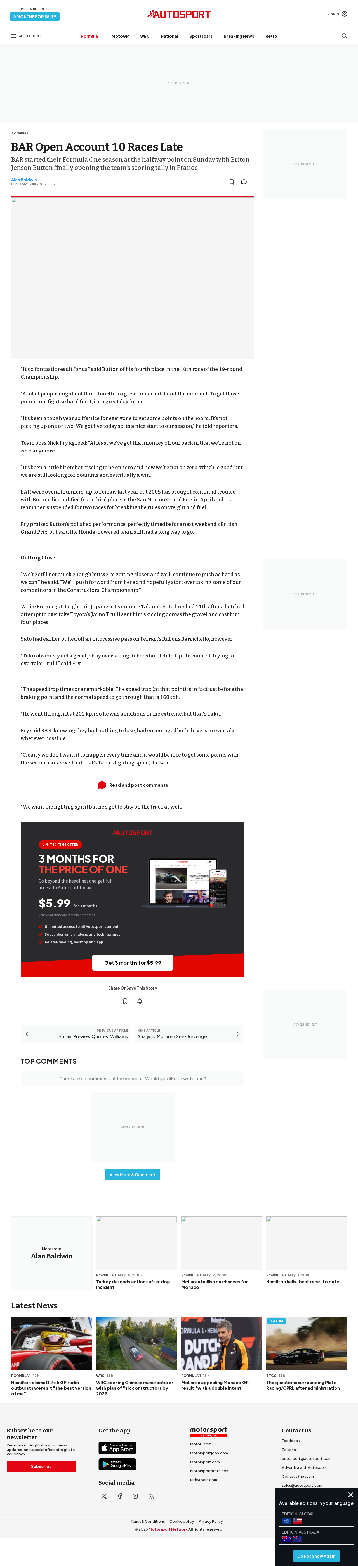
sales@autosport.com (302, 1485)
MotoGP (120, 36)
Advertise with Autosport (304, 1467)
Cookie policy (181, 1521)
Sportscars (201, 36)
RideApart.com (203, 1479)
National (169, 36)
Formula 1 (90, 36)
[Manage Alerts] (139, 1001)
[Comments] (245, 181)
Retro (271, 36)
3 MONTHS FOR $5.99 (34, 16)
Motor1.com (200, 1444)
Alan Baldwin (24, 180)
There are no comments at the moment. (133, 1078)
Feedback (291, 1440)
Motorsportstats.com (209, 1471)
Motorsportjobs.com (209, 1453)
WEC (145, 36)
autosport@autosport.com (306, 1458)
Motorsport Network (168, 1529)
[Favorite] (231, 181)
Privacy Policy (211, 1521)
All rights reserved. (206, 1529)
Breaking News (239, 36)
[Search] (344, 36)
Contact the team (298, 1476)
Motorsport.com (205, 1462)
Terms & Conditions (148, 1521)
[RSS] (151, 1496)
